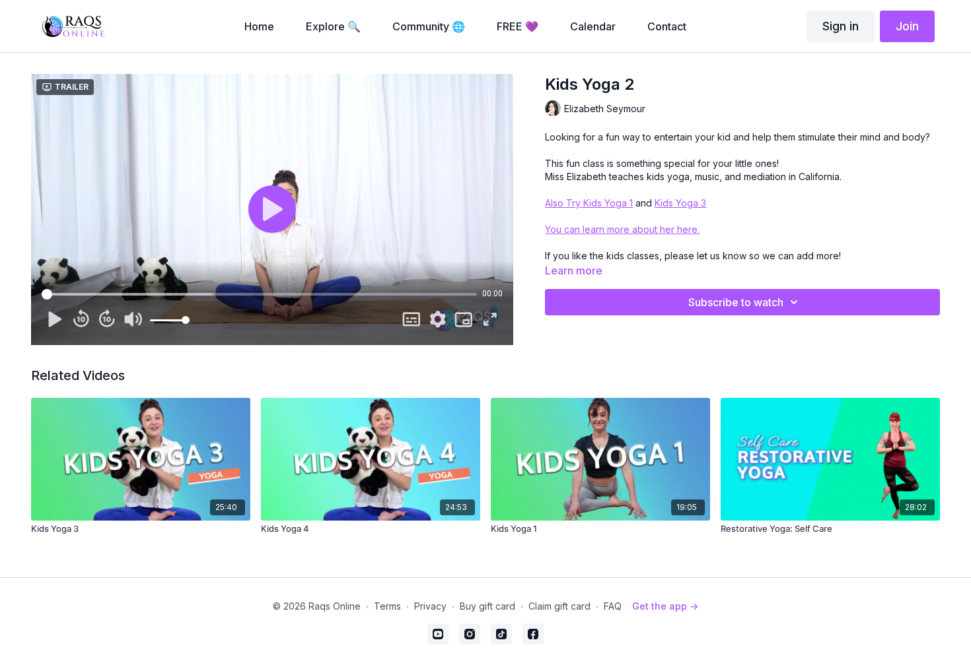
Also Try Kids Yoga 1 (589, 202)
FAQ (613, 606)
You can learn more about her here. (622, 229)
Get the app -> (665, 606)
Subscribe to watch (735, 302)
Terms (387, 606)
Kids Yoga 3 (680, 202)
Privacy (430, 606)
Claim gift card (559, 606)
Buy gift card (487, 606)
